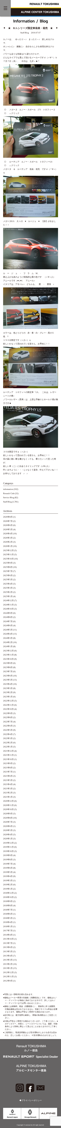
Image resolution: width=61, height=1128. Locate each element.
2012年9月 (8, 981)
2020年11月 (8, 805)
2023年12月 (8, 651)
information (8, 489)
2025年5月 (8, 579)
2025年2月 (8, 592)
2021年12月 (8, 751)
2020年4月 (8, 834)
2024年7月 (8, 621)
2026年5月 (8, 529)
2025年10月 (8, 559)
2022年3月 (8, 738)
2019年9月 (8, 855)
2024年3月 (8, 638)
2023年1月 (8, 697)
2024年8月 (8, 617)
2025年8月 (8, 567)
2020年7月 (8, 822)
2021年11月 (8, 755)
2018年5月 (8, 918)
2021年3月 (8, 789)
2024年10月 (8, 609)
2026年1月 (8, 546)
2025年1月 (8, 596)
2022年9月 (8, 713)
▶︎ (57, 28)
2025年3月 (8, 588)
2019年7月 (8, 864)
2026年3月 (8, 538)
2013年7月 (8, 943)
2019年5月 (8, 872)
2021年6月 (8, 776)
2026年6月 (8, 525)
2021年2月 (8, 793)
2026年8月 (8, 517)
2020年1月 (8, 839)
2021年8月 (8, 768)
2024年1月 (8, 646)
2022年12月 (8, 701)
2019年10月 (8, 851)
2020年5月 (8, 830)
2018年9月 (8, 901)
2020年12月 (8, 801)
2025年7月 (8, 571)
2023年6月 (8, 676)
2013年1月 (8, 968)
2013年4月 (8, 956)
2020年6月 (8, 826)
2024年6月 (8, 625)
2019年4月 (8, 876)
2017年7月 (8, 931)
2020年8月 (8, 818)
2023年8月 (8, 667)
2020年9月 (8, 814)
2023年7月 (8, 671)
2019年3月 (8, 880)
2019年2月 (8, 885)
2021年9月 (8, 763)
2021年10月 (8, 759)
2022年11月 (8, 705)
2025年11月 (8, 554)
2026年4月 (8, 534)
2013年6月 (8, 947)
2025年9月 (8, 563)
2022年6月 (8, 726)
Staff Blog (7, 502)
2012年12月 (8, 972)
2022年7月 (8, 722)
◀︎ (4, 28)
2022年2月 (8, 743)
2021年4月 (8, 784)
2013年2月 (8, 964)
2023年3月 (8, 688)
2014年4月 (8, 935)
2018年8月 (8, 905)
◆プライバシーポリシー (30, 1100)
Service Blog (8, 497)
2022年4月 (8, 734)
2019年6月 (8, 868)
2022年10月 (8, 709)
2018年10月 (8, 897)
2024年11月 (8, 605)
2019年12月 (8, 843)
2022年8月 (8, 717)
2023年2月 (8, 692)
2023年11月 (8, 655)
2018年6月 (8, 914)
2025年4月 (8, 584)
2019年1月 (8, 889)
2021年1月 (8, 797)
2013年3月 (8, 960)
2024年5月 (8, 630)
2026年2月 (8, 542)
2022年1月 (8, 747)
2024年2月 (8, 642)
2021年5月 (8, 780)
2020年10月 (8, 809)
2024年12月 (8, 600)
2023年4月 (8, 684)
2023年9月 (8, 663)
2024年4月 (8, 634)
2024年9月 (8, 613)
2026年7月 (8, 521)
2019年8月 (8, 860)
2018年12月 (8, 893)
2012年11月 (8, 976)
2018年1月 (8, 926)
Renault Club (9, 493)
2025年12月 (8, 550)
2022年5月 (8, 730)
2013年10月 (8, 939)
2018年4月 (8, 922)
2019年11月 (8, 847)
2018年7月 (8, 910)
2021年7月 (8, 772)
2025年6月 (8, 575)
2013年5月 (8, 951)
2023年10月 (8, 659)
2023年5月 (8, 680)
